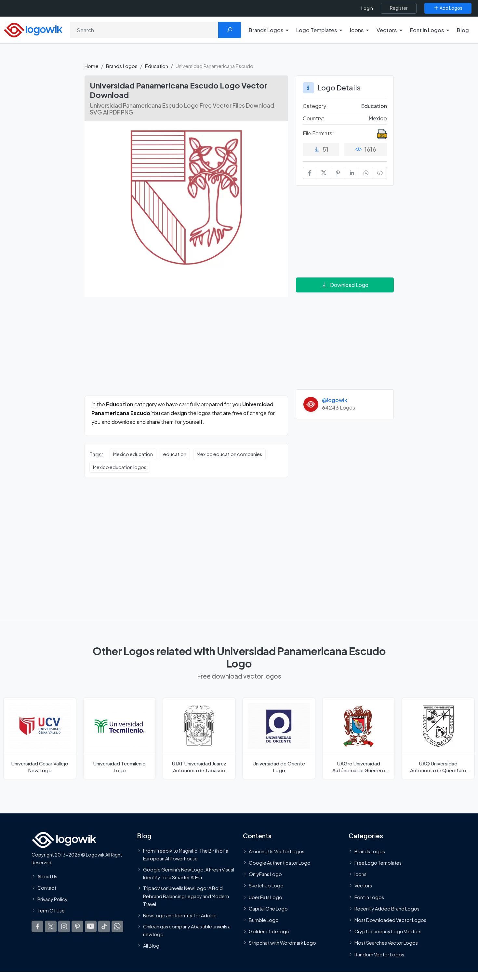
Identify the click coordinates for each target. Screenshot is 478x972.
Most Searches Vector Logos (386, 943)
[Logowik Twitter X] (51, 927)
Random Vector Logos (379, 954)
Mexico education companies (229, 454)
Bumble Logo (264, 920)
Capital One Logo (268, 908)
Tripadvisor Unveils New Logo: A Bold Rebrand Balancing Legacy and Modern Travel (186, 896)
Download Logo (349, 284)
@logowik (334, 400)
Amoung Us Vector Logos (276, 851)
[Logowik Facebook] (37, 927)
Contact (46, 888)
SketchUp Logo (266, 886)
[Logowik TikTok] (104, 927)
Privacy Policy (52, 899)
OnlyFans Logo (265, 874)
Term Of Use (51, 911)
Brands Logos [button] (266, 30)
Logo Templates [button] (316, 30)
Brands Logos (122, 66)
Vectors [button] (387, 30)
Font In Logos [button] (427, 30)
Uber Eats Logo (265, 897)
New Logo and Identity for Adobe (180, 916)
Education (156, 66)
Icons (360, 874)
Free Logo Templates (378, 863)
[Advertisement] (186, 350)
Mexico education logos (119, 467)
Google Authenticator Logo (280, 863)
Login (367, 8)
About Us (47, 876)
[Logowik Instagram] (64, 927)
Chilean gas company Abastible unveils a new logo (187, 930)
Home (92, 66)
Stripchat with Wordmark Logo (282, 943)
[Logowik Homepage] (33, 29)
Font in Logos (369, 897)
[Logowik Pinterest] (77, 927)
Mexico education (133, 454)
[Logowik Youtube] (91, 927)
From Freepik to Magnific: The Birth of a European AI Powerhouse (185, 854)
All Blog (151, 946)
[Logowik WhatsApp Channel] (117, 927)
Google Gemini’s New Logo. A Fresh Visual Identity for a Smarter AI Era (188, 873)
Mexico (378, 118)
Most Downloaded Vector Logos (390, 920)
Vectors (363, 886)
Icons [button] (357, 30)
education (174, 454)
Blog (463, 30)
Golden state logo (269, 932)
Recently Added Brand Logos (386, 908)
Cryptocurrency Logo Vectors (387, 932)
